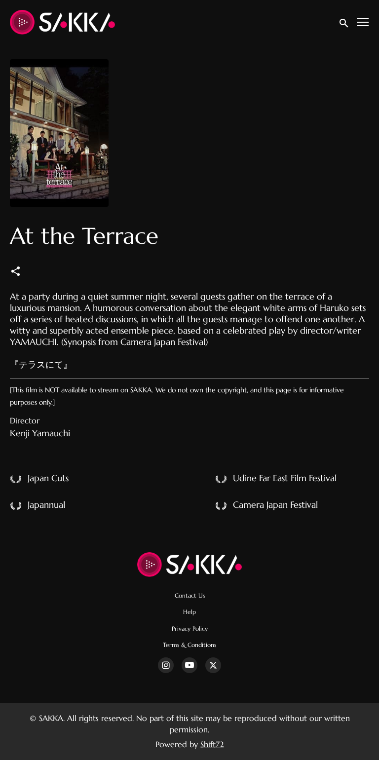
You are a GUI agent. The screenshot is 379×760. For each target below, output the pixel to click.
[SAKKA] (189, 564)
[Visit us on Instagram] (166, 665)
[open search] (344, 22)
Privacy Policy (190, 628)
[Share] (15, 270)
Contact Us (190, 595)
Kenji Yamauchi (40, 433)
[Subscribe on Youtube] (189, 665)
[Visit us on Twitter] (213, 665)
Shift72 (212, 744)
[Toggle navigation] (363, 22)
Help (189, 611)
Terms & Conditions (189, 645)
